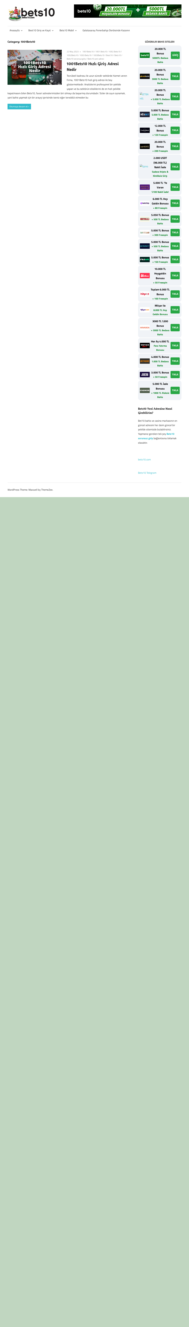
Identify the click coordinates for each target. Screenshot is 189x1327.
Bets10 (117, 55)
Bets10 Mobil (67, 30)
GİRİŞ (175, 55)
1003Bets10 (98, 55)
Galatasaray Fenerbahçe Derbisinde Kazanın (106, 30)
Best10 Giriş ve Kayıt (39, 30)
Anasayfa (15, 30)
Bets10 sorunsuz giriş (76, 58)
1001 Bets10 (101, 51)
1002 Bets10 (114, 51)
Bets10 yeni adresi (96, 58)
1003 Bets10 (85, 55)
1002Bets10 (72, 55)
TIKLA (175, 76)
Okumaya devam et (18, 106)
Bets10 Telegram (147, 473)
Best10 (109, 55)
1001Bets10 (88, 51)
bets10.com (144, 459)
